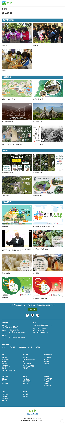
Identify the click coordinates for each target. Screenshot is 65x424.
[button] (62, 3)
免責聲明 (34, 420)
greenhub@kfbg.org (42, 332)
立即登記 (32, 309)
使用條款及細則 (25, 420)
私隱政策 (41, 420)
